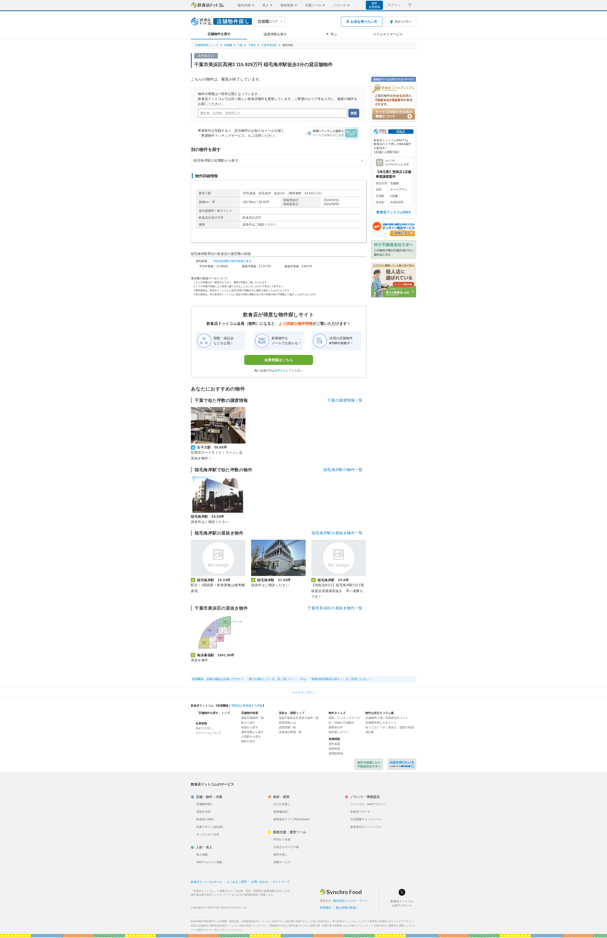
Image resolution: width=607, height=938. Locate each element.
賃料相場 (334, 744)
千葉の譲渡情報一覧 (345, 400)
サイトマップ (281, 882)
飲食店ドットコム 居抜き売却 (402, 764)
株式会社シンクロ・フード (350, 900)
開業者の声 (336, 727)
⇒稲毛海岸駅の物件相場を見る (232, 261)
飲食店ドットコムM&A (394, 212)
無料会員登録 (374, 5)
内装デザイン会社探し (210, 827)
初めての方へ (204, 728)
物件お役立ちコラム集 (379, 713)
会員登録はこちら (278, 360)
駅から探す (248, 722)
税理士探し (280, 854)
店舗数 (380, 196)
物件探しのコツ (339, 732)
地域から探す (249, 727)
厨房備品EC (281, 811)
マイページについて (208, 733)
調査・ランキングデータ (344, 718)
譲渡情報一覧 (287, 727)
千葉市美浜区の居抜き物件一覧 (335, 608)
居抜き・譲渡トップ (291, 713)
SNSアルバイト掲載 (209, 862)
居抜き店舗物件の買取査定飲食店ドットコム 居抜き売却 (221, 925)
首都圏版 (223, 705)
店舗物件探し (204, 804)
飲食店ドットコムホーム (206, 882)
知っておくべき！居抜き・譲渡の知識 (389, 727)
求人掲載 (202, 854)
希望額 (380, 202)
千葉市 (252, 45)
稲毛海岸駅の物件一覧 (343, 470)
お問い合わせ (259, 882)
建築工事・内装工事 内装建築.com (328, 925)
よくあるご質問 (237, 882)
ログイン (394, 5)
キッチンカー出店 (207, 834)
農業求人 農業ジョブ (400, 925)
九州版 (258, 705)
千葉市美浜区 (269, 45)
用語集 (369, 732)
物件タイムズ (337, 713)
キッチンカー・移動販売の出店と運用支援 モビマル (280, 925)
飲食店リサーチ (360, 811)
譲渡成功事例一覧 (290, 732)
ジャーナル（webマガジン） (368, 804)
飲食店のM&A (205, 819)
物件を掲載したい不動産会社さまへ (368, 764)
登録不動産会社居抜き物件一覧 (299, 718)
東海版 (247, 705)
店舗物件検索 (249, 713)
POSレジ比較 (282, 839)
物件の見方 (248, 741)
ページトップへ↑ (303, 692)
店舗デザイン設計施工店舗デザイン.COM (294, 921)
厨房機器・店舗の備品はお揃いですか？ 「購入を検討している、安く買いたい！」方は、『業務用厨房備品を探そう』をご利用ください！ (281, 679)
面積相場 (334, 748)
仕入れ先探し (281, 804)
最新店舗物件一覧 (252, 718)
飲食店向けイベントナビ (366, 827)
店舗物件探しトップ (207, 45)
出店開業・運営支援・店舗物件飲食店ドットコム (243, 921)
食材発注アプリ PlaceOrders (291, 819)
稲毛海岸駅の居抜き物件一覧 (337, 533)
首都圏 (228, 45)
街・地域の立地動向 (341, 722)
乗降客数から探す (252, 732)
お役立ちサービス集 (286, 847)
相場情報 (334, 739)
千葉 (240, 45)
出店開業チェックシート (366, 819)
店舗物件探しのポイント (381, 722)
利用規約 (325, 907)
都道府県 (381, 183)
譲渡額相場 (336, 753)
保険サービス (281, 862)
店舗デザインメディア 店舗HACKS (368, 925)
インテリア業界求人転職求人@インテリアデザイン (385, 921)
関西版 (235, 705)
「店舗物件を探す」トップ (213, 713)
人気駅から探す (251, 736)
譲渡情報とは (287, 722)
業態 (379, 189)
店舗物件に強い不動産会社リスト (386, 718)
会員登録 (201, 723)
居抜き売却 (203, 811)
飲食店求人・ (337, 921)
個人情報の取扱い (347, 907)
